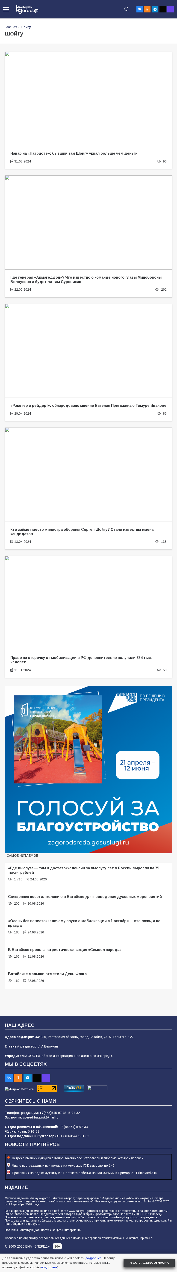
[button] (6, 9)
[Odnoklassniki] (147, 9)
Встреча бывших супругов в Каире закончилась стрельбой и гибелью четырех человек (77, 1158)
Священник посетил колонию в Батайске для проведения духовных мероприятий (85, 896)
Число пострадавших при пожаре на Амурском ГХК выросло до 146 (63, 1165)
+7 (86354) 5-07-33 (73, 1127)
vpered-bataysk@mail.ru (41, 1117)
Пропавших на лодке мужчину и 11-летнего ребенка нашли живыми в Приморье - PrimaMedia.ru (84, 1173)
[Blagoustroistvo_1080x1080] (88, 769)
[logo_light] (27, 9)
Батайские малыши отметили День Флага (47, 974)
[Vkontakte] (139, 9)
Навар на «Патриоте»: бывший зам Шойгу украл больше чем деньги (74, 153)
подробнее (93, 1258)
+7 (42, 1113)
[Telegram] (155, 9)
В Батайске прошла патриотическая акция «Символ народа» (64, 949)
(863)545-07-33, (56, 1113)
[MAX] (170, 9)
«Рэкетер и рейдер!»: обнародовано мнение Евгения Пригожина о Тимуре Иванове (88, 405)
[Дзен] (162, 9)
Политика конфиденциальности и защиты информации (43, 1230)
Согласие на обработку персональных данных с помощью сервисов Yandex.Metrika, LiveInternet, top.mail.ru (79, 1238)
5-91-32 (74, 1113)
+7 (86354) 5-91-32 (74, 1136)
